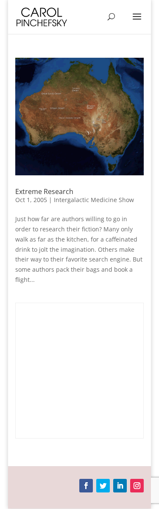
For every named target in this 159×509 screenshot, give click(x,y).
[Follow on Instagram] (137, 485)
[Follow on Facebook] (86, 485)
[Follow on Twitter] (103, 485)
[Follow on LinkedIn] (120, 485)
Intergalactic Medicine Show (94, 200)
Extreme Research (44, 191)
